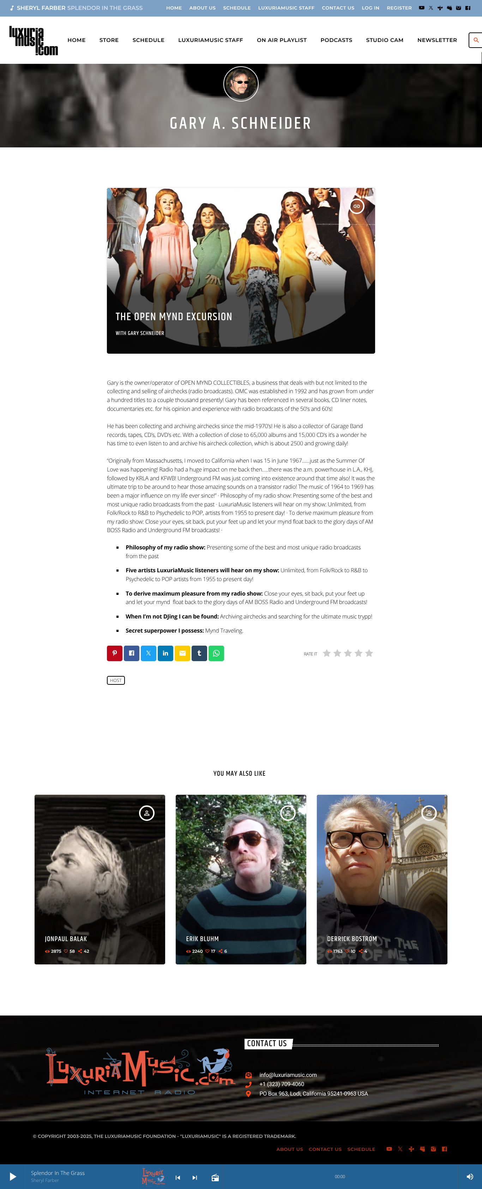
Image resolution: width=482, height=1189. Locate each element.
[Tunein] (440, 8)
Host (116, 680)
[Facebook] (468, 8)
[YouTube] (421, 8)
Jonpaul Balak (66, 939)
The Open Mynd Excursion (174, 317)
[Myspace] (449, 8)
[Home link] (34, 40)
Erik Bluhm (202, 939)
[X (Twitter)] (431, 8)
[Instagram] (459, 8)
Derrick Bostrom (352, 939)
